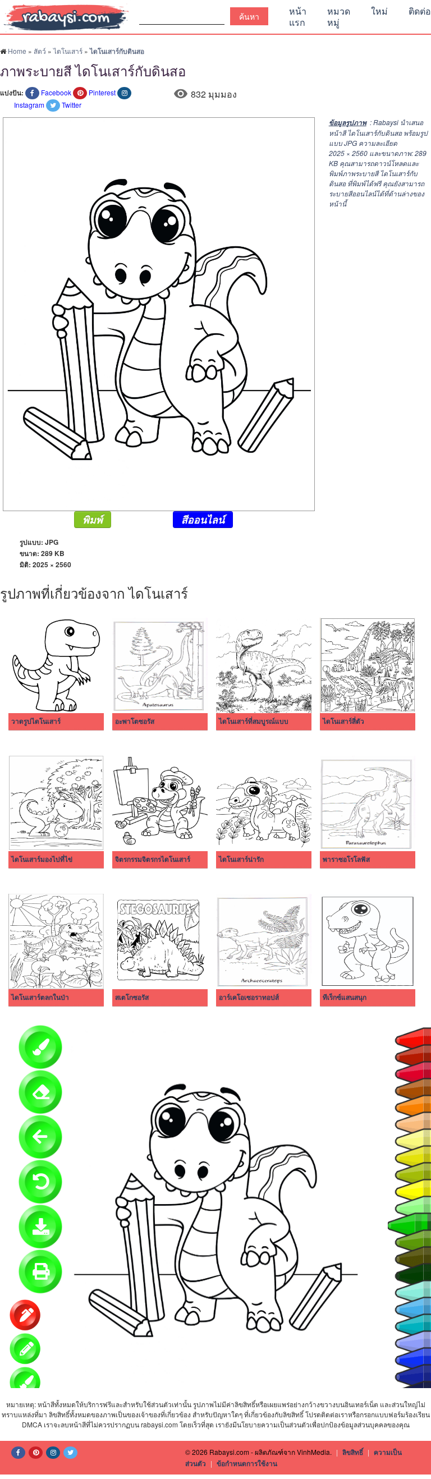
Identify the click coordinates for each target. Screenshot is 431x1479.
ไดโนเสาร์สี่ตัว (343, 721)
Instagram (29, 104)
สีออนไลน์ (202, 519)
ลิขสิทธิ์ (352, 1452)
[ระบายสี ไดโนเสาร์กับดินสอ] (157, 313)
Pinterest (102, 92)
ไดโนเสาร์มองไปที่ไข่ (41, 859)
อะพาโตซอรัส (134, 721)
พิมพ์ (92, 519)
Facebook (56, 92)
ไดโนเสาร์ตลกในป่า (40, 998)
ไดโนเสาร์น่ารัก (241, 859)
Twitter (71, 104)
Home (17, 51)
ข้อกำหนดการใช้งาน (247, 1463)
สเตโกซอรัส (132, 998)
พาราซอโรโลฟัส (346, 859)
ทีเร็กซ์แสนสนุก (344, 998)
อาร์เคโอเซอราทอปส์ (249, 998)
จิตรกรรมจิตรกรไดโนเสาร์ (152, 859)
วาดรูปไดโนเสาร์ (36, 721)
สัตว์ (40, 51)
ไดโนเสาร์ (67, 51)
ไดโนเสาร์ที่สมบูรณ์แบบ (253, 721)
